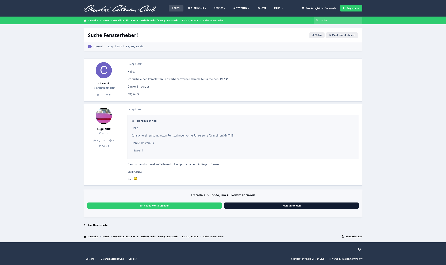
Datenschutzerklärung (112, 258)
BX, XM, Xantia (134, 46)
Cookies (132, 258)
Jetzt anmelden (291, 205)
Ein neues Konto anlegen (154, 205)
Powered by (345, 258)
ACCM (105, 133)
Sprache (90, 258)
